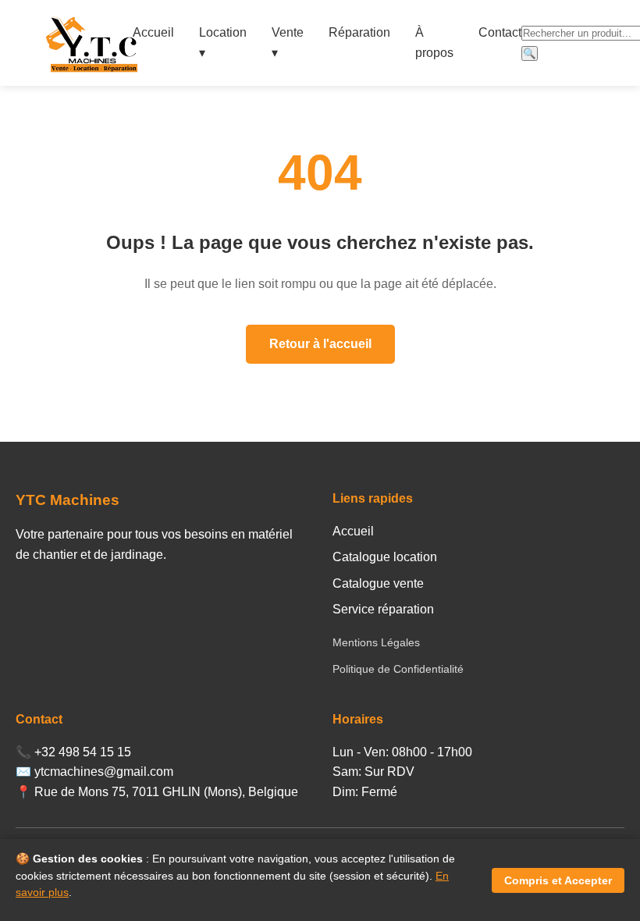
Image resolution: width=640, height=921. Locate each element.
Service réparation (383, 609)
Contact (499, 32)
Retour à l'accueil (320, 343)
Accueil (153, 32)
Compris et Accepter (558, 880)
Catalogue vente (378, 583)
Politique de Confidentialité (398, 669)
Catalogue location (384, 557)
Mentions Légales (376, 642)
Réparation (359, 32)
